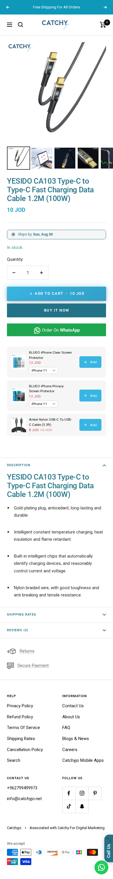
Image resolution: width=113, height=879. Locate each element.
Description (18, 465)
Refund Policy (20, 716)
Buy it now (56, 310)
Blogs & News (75, 738)
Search (13, 760)
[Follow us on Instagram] (81, 793)
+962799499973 (22, 788)
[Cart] (103, 25)
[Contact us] (101, 867)
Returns (27, 651)
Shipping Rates (21, 614)
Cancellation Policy (25, 749)
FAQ (66, 727)
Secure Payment (33, 665)
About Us (71, 716)
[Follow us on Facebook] (68, 793)
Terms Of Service (23, 727)
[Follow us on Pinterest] (94, 793)
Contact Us (73, 705)
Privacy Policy (20, 705)
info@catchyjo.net (24, 798)
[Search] (20, 24)
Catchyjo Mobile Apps (83, 760)
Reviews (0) (17, 630)
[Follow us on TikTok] (68, 806)
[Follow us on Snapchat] (81, 806)
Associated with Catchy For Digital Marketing (67, 828)
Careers (69, 749)
